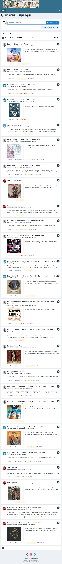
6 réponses (19, 516)
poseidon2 (10, 182)
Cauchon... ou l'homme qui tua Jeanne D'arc (24, 508)
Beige (8, 126)
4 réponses (19, 174)
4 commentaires (20, 159)
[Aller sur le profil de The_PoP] (4, 85)
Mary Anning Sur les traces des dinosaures (23, 140)
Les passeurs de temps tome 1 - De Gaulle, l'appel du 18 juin (30, 386)
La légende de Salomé (15, 346)
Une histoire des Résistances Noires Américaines (25, 221)
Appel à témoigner (14, 125)
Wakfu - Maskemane (15, 180)
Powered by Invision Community (31, 561)
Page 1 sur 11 (30, 37)
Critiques (33, 46)
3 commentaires (20, 446)
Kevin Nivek (10, 46)
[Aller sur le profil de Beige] (4, 126)
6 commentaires (20, 542)
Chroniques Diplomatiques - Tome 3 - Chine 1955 (26, 427)
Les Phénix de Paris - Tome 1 (18, 44)
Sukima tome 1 (12, 467)
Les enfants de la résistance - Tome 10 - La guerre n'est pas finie (32, 261)
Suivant (19, 37)
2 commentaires (20, 295)
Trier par (56, 37)
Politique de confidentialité (31, 558)
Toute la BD (29, 71)
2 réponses (19, 270)
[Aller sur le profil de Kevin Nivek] (4, 45)
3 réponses (19, 134)
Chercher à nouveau (52, 22)
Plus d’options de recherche (50, 27)
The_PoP (9, 86)
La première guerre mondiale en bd (21, 85)
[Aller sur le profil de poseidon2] (4, 181)
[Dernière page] (24, 38)
